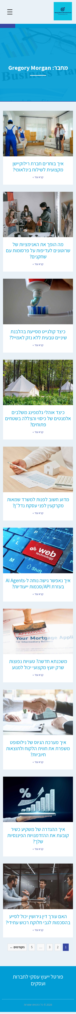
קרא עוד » (38, 177)
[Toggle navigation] (10, 12)
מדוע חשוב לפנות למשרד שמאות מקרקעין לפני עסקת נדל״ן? (38, 502)
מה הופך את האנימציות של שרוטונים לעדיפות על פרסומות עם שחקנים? (38, 250)
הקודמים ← (17, 947)
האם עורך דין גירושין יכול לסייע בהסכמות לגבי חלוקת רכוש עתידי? (38, 919)
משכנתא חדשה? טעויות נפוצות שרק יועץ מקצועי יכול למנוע (38, 664)
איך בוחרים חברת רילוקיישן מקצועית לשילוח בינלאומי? (38, 166)
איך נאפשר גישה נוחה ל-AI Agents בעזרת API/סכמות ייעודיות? (38, 583)
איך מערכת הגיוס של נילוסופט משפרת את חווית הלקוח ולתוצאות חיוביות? (38, 748)
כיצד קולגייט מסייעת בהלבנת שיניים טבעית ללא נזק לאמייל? (38, 334)
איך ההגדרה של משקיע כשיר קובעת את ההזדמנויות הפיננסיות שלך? (38, 835)
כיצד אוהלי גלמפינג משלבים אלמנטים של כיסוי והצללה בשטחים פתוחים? (38, 418)
